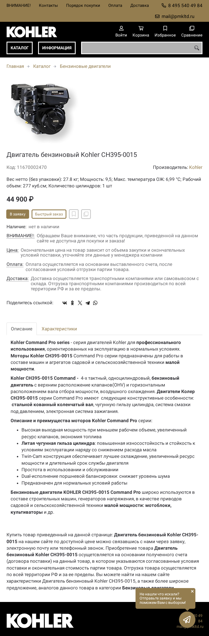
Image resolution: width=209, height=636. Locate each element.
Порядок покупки (83, 5)
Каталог (20, 47)
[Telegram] (87, 303)
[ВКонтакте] (65, 303)
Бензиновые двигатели (85, 66)
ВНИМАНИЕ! (19, 5)
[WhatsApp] (95, 303)
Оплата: (15, 264)
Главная (15, 66)
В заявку (18, 214)
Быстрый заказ (49, 214)
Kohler (195, 167)
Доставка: (18, 278)
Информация (57, 47)
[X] (80, 303)
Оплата (115, 5)
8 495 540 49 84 (185, 5)
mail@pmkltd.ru (178, 16)
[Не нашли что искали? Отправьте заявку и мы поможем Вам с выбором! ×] (187, 619)
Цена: (13, 250)
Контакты (48, 5)
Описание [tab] (21, 328)
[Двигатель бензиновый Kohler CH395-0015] (104, 113)
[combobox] (141, 48)
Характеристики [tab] (59, 328)
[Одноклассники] (72, 303)
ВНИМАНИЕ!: (21, 235)
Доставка (139, 5)
